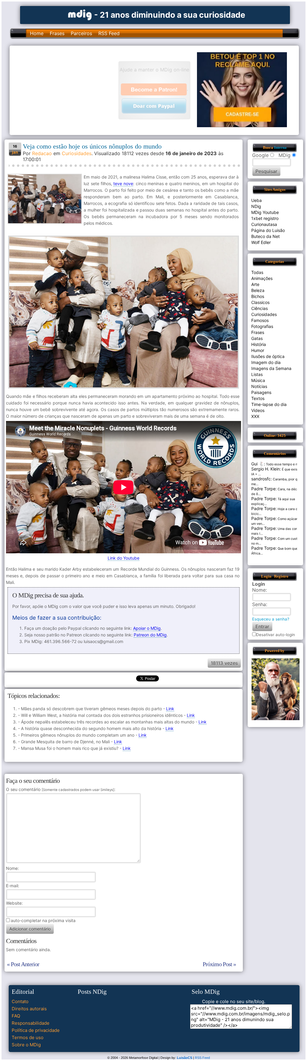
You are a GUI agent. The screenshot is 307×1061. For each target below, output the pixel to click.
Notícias (259, 386)
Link (170, 708)
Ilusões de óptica (268, 356)
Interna (280, 148)
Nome (12, 868)
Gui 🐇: (258, 463)
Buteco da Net (265, 236)
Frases (57, 33)
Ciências (259, 308)
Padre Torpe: (264, 488)
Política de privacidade (36, 1030)
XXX (255, 416)
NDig (256, 206)
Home (36, 33)
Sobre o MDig (26, 1044)
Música (258, 380)
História (258, 344)
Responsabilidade (30, 1023)
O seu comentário (60, 789)
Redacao (42, 153)
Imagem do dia (266, 362)
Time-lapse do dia (269, 404)
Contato (20, 1001)
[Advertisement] (67, 89)
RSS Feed (109, 33)
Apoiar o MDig (147, 628)
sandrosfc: (261, 478)
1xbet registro (265, 218)
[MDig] (80, 14)
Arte (255, 284)
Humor (257, 350)
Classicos (260, 302)
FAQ (16, 1016)
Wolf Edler (261, 242)
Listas (257, 374)
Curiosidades (76, 153)
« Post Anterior (23, 964)
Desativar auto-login (275, 634)
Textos (257, 398)
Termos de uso (27, 1037)
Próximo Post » (219, 964)
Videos (257, 410)
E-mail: (12, 885)
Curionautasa (264, 224)
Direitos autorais (29, 1008)
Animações (262, 278)
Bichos (257, 296)
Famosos (260, 320)
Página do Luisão (268, 230)
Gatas (257, 338)
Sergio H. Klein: (266, 468)
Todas (257, 272)
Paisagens (261, 392)
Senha (259, 604)
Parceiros (81, 33)
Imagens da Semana (271, 368)
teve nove (123, 183)
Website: (14, 903)
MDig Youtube (265, 212)
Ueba (256, 200)
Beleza (257, 290)
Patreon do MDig (150, 634)
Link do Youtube (123, 558)
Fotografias (262, 326)
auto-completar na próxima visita (43, 920)
